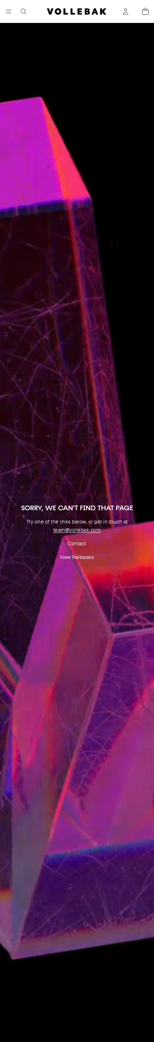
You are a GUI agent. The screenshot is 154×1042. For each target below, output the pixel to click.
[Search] (24, 11)
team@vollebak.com (77, 530)
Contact (77, 543)
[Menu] (8, 11)
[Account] (126, 11)
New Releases (77, 557)
